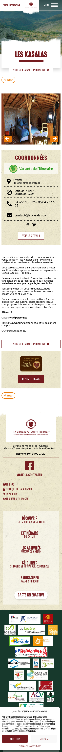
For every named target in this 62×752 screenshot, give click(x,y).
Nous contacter (31, 475)
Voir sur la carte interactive (29, 70)
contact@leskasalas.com (31, 215)
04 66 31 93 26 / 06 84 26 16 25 (35, 203)
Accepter (15, 739)
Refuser (44, 739)
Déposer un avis (31, 379)
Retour (10, 79)
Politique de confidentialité (29, 746)
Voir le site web (31, 235)
